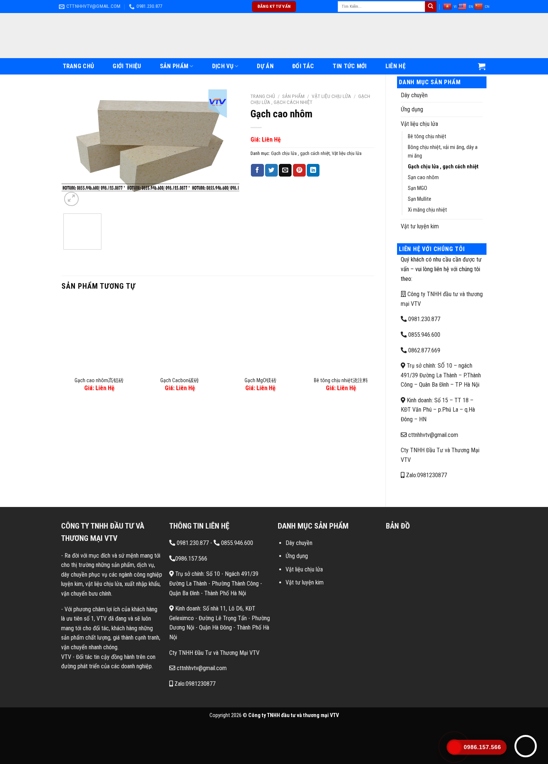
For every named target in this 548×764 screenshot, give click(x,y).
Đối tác (303, 66)
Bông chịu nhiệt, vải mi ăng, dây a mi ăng (443, 151)
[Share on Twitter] (271, 170)
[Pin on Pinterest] (299, 170)
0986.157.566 (191, 558)
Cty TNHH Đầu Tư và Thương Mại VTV (214, 652)
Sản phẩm (174, 66)
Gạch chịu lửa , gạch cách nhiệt (443, 167)
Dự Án (265, 66)
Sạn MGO (417, 188)
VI (455, 6)
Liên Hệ (395, 66)
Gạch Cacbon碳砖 (179, 380)
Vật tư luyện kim (420, 226)
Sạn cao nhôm (423, 177)
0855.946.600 (423, 334)
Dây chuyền (414, 95)
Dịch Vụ (222, 66)
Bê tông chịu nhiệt (427, 136)
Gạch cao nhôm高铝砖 (99, 380)
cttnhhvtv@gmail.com (432, 434)
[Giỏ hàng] (481, 66)
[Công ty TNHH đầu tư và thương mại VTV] (274, 35)
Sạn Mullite (419, 199)
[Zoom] (71, 199)
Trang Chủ (78, 66)
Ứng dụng (412, 109)
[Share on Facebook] (257, 170)
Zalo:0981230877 (425, 475)
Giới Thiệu (127, 66)
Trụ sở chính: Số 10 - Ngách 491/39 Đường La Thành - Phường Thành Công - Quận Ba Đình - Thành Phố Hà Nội (215, 583)
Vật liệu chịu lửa (419, 123)
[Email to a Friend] (285, 170)
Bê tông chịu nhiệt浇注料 (341, 380)
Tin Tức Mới (350, 66)
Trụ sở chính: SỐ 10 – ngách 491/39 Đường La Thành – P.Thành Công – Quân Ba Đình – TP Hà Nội (441, 375)
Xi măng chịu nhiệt (427, 210)
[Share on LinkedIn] (313, 170)
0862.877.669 (423, 350)
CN (487, 6)
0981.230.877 (423, 319)
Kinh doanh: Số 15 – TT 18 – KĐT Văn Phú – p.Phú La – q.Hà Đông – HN (438, 410)
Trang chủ (263, 96)
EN (471, 6)
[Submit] (430, 6)
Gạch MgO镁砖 (261, 380)
